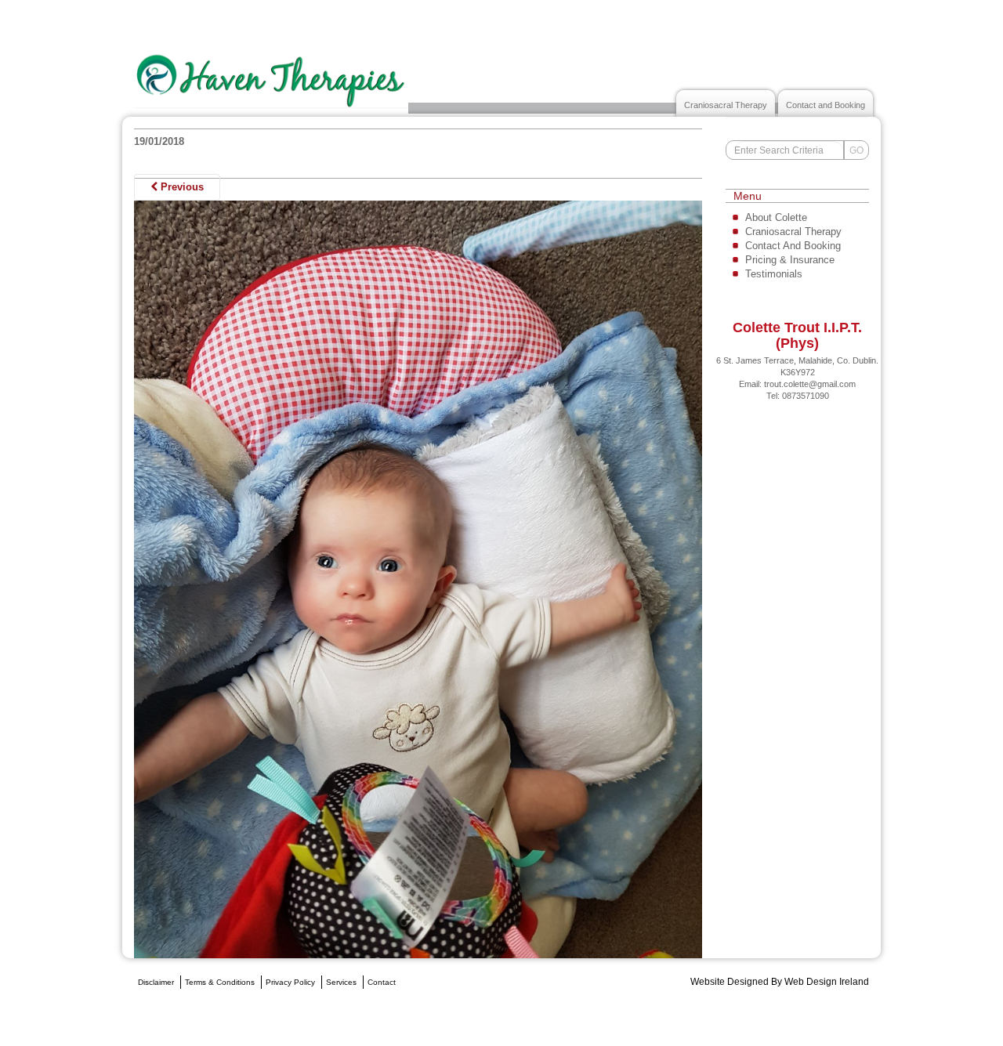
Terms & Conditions (220, 982)
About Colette (776, 217)
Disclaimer (156, 982)
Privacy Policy (290, 982)
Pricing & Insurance (790, 260)
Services (341, 982)
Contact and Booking (825, 105)
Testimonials (773, 274)
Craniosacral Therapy (725, 105)
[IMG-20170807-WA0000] (418, 579)
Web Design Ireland (826, 981)
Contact (382, 982)
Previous (181, 187)
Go (856, 150)
